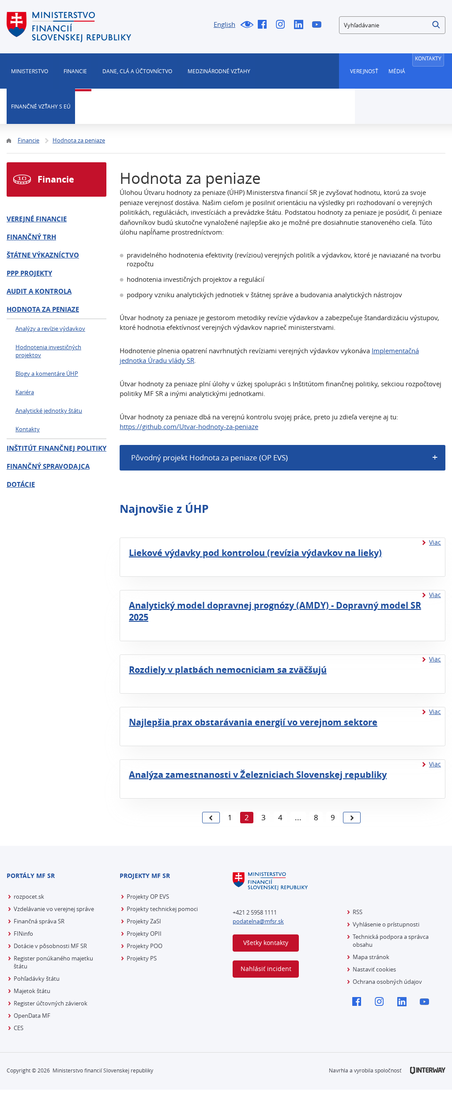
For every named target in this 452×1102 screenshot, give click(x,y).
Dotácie (21, 484)
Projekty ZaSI (144, 921)
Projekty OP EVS (148, 896)
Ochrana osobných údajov (387, 982)
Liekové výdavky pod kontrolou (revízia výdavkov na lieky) (255, 553)
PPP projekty (29, 273)
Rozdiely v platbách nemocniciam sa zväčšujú (228, 670)
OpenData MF (32, 1016)
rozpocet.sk (29, 896)
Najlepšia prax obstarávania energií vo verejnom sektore (253, 722)
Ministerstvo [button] (29, 71)
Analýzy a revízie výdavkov (50, 328)
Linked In (301, 25)
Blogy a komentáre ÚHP (46, 373)
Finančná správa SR (39, 921)
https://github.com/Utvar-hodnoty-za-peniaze (189, 426)
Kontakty (428, 58)
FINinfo (23, 934)
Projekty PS (142, 958)
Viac (435, 542)
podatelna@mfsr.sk (258, 921)
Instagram (283, 25)
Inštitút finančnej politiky (56, 448)
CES (18, 1028)
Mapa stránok (371, 957)
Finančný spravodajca (48, 466)
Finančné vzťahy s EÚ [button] (41, 106)
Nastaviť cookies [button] (374, 969)
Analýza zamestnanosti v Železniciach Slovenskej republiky (258, 775)
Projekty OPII (144, 934)
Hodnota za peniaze (43, 309)
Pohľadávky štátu (37, 978)
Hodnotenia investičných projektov (48, 351)
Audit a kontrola (39, 291)
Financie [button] (75, 71)
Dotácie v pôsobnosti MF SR (50, 946)
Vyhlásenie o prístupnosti (386, 924)
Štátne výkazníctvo (43, 255)
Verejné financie (37, 219)
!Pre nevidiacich (246, 25)
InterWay (427, 1070)
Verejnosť (364, 71)
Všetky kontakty (265, 942)
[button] (436, 25)
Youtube (319, 25)
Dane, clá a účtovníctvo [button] (137, 71)
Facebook (264, 25)
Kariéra (24, 392)
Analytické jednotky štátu (48, 411)
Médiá (396, 71)
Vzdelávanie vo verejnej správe (54, 909)
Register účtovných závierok (50, 1003)
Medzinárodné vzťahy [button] (219, 71)
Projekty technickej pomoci (162, 909)
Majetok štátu (32, 991)
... (298, 817)
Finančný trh (31, 237)
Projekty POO (144, 946)
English (224, 24)
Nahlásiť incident (266, 968)
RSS (357, 912)
